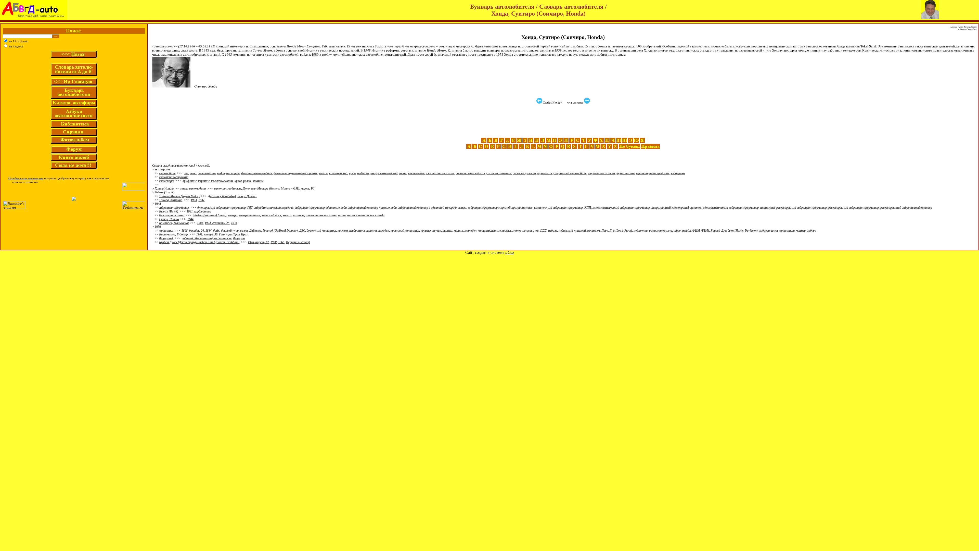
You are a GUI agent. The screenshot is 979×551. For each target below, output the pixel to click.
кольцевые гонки (222, 181)
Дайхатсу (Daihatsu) (222, 196)
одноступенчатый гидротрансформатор (731, 207)
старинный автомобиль (569, 173)
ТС (312, 188)
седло (677, 230)
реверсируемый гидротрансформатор (853, 207)
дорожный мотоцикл (321, 230)
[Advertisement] (563, 121)
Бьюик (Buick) (168, 211)
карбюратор (202, 211)
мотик (458, 230)
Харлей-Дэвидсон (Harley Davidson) (734, 230)
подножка (641, 230)
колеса (323, 173)
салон (403, 173)
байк (216, 230)
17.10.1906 (187, 46)
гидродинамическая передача (273, 207)
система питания (498, 173)
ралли (247, 181)
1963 (228, 54)
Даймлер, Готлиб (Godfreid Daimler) (273, 230)
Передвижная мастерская (25, 178)
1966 (281, 242)
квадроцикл (357, 230)
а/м (186, 173)
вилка (244, 230)
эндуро (811, 230)
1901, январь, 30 (206, 234)
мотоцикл (166, 230)
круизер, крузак (431, 230)
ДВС (302, 230)
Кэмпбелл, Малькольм (174, 223)
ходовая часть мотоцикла (777, 230)
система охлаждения (470, 173)
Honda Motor (436, 50)
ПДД (543, 230)
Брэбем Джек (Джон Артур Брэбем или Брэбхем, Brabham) (199, 242)
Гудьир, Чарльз (169, 219)
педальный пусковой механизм (579, 230)
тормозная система (601, 173)
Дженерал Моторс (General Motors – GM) (271, 188)
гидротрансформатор (174, 207)
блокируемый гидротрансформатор (221, 207)
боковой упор (230, 230)
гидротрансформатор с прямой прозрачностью (500, 207)
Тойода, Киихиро (170, 200)
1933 (194, 200)
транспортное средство (652, 173)
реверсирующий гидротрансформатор (906, 207)
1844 (190, 219)
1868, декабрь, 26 (193, 230)
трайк (686, 230)
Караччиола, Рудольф (173, 234)
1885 (200, 223)
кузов (352, 173)
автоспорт (166, 181)
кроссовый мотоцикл (405, 230)
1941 (190, 211)
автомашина (207, 173)
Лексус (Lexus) (246, 196)
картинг (204, 181)
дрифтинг (190, 181)
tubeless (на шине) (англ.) (209, 215)
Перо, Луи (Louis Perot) (616, 230)
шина (342, 215)
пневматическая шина (321, 215)
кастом (343, 230)
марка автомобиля (193, 188)
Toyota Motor (262, 50)
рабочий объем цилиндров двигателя (206, 238)
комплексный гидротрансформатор (558, 207)
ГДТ (250, 207)
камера (232, 215)
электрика (678, 173)
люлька (447, 230)
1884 (208, 230)
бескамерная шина (171, 215)
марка (305, 188)
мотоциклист (522, 230)
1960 (273, 242)
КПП (587, 207)
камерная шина (249, 215)
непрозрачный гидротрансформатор (676, 207)
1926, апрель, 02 (258, 242)
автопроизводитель (227, 188)
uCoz (509, 252)
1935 (234, 223)
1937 (201, 200)
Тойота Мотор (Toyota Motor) (179, 196)
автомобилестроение (173, 177)
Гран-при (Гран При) (233, 234)
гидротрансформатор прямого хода (372, 207)
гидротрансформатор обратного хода (321, 207)
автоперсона (163, 46)
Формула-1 (166, 238)
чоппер (801, 230)
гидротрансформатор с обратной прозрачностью (432, 207)
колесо (287, 215)
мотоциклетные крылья (494, 230)
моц (536, 230)
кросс (238, 181)
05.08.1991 (206, 46)
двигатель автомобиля (256, 173)
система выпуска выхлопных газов (431, 173)
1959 (558, 50)
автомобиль (167, 173)
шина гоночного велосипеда (365, 215)
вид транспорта (228, 173)
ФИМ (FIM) (700, 230)
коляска (371, 230)
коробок (383, 230)
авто (193, 173)
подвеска (363, 173)
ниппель (298, 215)
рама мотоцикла (660, 230)
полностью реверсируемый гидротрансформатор (793, 207)
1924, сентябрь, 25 (217, 223)
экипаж (258, 181)
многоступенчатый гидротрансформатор (621, 207)
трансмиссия (625, 173)
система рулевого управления (532, 173)
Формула (239, 238)
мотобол (470, 230)
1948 (367, 50)
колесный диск (271, 215)
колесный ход (338, 173)
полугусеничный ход (383, 173)
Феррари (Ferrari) (298, 242)
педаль (552, 230)
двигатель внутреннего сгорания (295, 173)
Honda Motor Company (303, 46)
